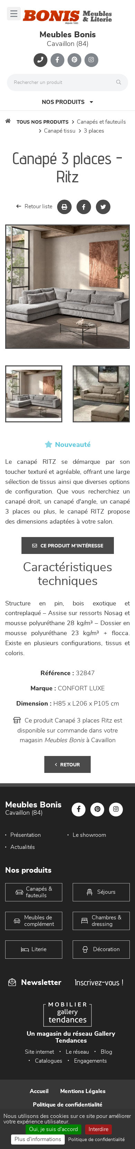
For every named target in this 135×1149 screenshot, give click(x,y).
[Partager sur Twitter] (103, 207)
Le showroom (89, 835)
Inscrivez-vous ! (99, 982)
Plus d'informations (38, 1139)
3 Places (94, 131)
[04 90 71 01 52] (40, 60)
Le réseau (77, 1052)
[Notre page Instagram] (91, 60)
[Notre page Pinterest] (74, 60)
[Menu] (14, 13)
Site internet (39, 1052)
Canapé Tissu (59, 131)
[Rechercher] (120, 82)
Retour (70, 765)
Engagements (90, 1061)
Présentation (25, 835)
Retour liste (38, 206)
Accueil (39, 1091)
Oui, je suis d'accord (53, 1129)
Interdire (98, 1129)
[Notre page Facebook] (57, 60)
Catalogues (48, 1061)
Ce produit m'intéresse (71, 546)
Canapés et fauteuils (101, 122)
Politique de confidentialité (67, 1105)
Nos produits (63, 102)
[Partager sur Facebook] (83, 207)
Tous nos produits (43, 122)
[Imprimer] (64, 207)
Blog (106, 1052)
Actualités (22, 847)
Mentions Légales (83, 1091)
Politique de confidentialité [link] (96, 1139)
